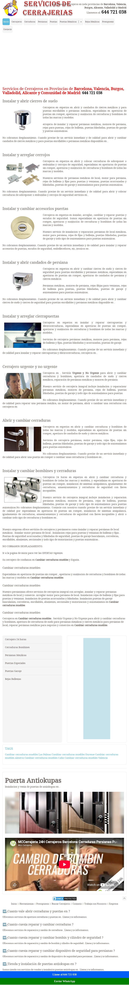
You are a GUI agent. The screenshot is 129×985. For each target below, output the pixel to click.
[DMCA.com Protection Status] (64, 900)
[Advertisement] (64, 58)
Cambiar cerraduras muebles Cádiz (44, 758)
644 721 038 (113, 12)
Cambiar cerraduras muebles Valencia (86, 758)
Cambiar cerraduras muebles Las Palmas (28, 754)
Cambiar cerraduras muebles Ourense (73, 754)
